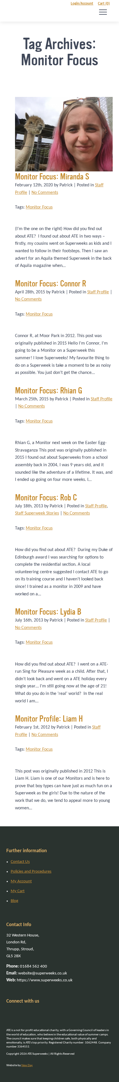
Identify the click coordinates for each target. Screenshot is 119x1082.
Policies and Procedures (31, 871)
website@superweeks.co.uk (36, 973)
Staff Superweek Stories (37, 513)
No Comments (44, 192)
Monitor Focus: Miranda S (52, 176)
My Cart (18, 891)
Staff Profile (98, 292)
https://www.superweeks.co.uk (39, 980)
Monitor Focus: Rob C (46, 497)
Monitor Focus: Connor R (50, 283)
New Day (27, 1065)
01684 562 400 (26, 966)
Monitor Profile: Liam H (49, 719)
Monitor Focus (39, 207)
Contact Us (20, 862)
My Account (21, 881)
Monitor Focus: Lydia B (48, 612)
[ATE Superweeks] (14, 10)
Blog (14, 901)
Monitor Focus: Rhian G (48, 390)
